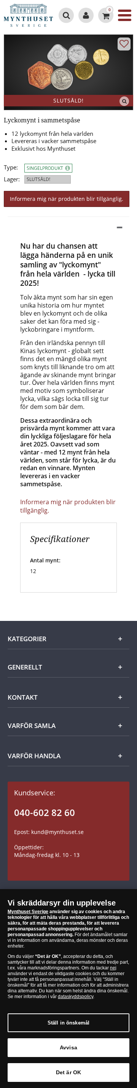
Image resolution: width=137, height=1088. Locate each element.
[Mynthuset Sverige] (29, 15)
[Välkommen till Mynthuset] (86, 15)
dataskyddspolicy (75, 996)
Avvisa (68, 1047)
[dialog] (68, 988)
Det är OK (68, 1072)
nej (113, 968)
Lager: (12, 179)
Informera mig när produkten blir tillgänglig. (66, 198)
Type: (11, 167)
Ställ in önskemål (68, 1023)
